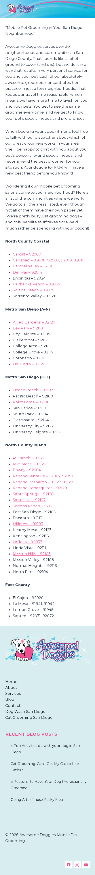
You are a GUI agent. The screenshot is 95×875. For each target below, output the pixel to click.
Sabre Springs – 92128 (33, 494)
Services (13, 693)
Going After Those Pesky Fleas (37, 800)
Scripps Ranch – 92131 (33, 506)
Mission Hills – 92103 (32, 553)
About (11, 687)
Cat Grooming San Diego (29, 717)
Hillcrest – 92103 (28, 524)
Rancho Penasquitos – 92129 (40, 488)
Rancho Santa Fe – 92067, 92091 (43, 476)
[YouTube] (86, 864)
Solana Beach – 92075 (33, 290)
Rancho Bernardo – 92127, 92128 (43, 482)
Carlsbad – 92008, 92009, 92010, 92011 (48, 260)
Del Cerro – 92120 (29, 364)
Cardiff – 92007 (27, 254)
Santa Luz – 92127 (29, 500)
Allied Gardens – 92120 (34, 322)
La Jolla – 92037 (27, 542)
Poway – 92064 (27, 470)
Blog (9, 699)
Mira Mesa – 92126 (29, 464)
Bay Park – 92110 (28, 328)
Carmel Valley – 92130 (33, 266)
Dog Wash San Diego (25, 711)
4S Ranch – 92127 (29, 458)
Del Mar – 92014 (27, 272)
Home (11, 681)
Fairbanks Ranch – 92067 (36, 284)
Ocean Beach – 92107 (33, 390)
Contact (13, 705)
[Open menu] (86, 8)
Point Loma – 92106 (31, 402)
